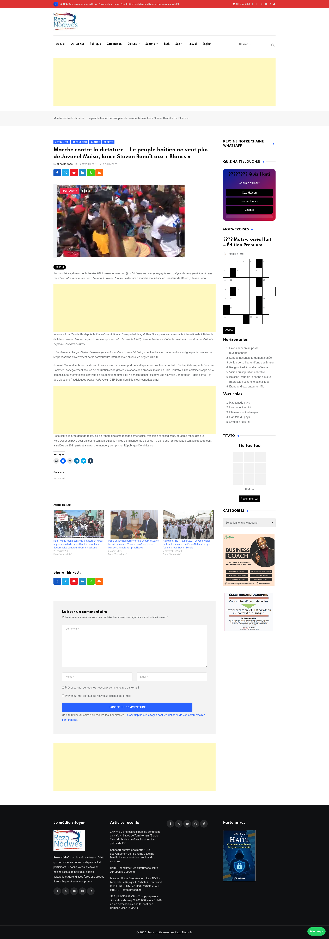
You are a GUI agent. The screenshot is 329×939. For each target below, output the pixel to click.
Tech (167, 44)
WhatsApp (316, 931)
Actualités (77, 44)
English (207, 44)
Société (150, 44)
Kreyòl (192, 44)
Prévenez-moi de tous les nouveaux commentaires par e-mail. (102, 687)
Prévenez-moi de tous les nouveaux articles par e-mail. (98, 695)
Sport (178, 44)
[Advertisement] (164, 82)
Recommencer (249, 498)
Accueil (60, 44)
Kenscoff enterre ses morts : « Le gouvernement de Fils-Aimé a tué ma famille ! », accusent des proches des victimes (132, 855)
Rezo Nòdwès (65, 164)
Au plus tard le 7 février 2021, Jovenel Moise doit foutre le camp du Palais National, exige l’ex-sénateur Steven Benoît (186, 544)
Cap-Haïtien (249, 192)
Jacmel (249, 209)
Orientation (114, 44)
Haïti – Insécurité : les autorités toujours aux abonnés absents (134, 869)
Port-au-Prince (249, 201)
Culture (132, 44)
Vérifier (229, 330)
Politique (95, 44)
